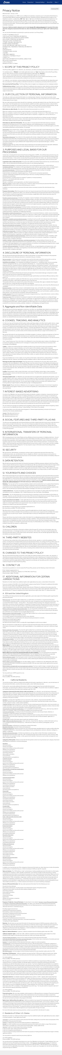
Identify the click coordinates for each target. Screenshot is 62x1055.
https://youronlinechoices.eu (11, 414)
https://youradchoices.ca (13, 413)
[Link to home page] (7, 2)
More (57, 3)
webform (10, 675)
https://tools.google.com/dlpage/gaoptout (31, 382)
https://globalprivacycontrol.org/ (29, 985)
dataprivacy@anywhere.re (28, 506)
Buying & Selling (41, 3)
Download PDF (54, 9)
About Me (50, 3)
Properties (30, 3)
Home (24, 2)
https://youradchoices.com (11, 416)
